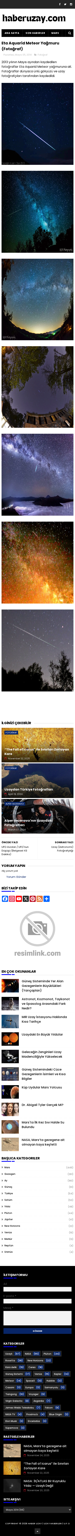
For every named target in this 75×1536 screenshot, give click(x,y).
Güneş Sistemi (14, 1374)
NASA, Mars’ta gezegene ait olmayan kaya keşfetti (43, 1142)
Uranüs (8, 1251)
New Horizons (12, 1225)
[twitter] (65, 4)
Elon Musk (11, 1421)
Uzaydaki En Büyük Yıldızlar (42, 1034)
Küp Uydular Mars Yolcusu (42, 1087)
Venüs (8, 1232)
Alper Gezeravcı (15, 803)
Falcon (49, 1407)
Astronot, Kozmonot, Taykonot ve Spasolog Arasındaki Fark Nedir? (46, 1004)
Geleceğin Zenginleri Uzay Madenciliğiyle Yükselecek (42, 1054)
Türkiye (8, 1193)
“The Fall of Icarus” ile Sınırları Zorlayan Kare (36, 751)
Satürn (8, 1200)
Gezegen (9, 1174)
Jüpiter (8, 1219)
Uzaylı (8, 1353)
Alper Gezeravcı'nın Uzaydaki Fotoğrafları (28, 822)
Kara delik (11, 1367)
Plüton (8, 1213)
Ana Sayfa (12, 33)
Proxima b (32, 1414)
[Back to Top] (37, 1531)
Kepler (57, 1374)
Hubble (51, 1380)
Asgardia (38, 1401)
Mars (55, 33)
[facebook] (60, 4)
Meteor (9, 1380)
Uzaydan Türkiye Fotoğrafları (28, 789)
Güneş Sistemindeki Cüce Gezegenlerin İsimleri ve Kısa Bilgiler (44, 1074)
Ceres (32, 1367)
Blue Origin (55, 1414)
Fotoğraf (43, 54)
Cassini (9, 1387)
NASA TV (10, 1414)
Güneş (8, 1186)
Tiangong (11, 1394)
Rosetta (10, 1360)
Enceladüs (34, 1421)
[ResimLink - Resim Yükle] (37, 962)
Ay (5, 1180)
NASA (28, 1353)
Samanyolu (51, 1387)
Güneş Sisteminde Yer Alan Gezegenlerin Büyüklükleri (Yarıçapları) (42, 986)
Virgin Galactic (13, 1401)
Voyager (33, 1394)
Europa (29, 1387)
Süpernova (11, 1427)
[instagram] (71, 4)
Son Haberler (35, 33)
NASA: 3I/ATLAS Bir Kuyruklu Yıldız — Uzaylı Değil (45, 1483)
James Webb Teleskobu (19, 1407)
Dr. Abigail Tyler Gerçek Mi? (42, 1105)
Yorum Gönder (16, 877)
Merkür (8, 1239)
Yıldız (7, 1206)
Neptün (8, 1245)
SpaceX (30, 1380)
